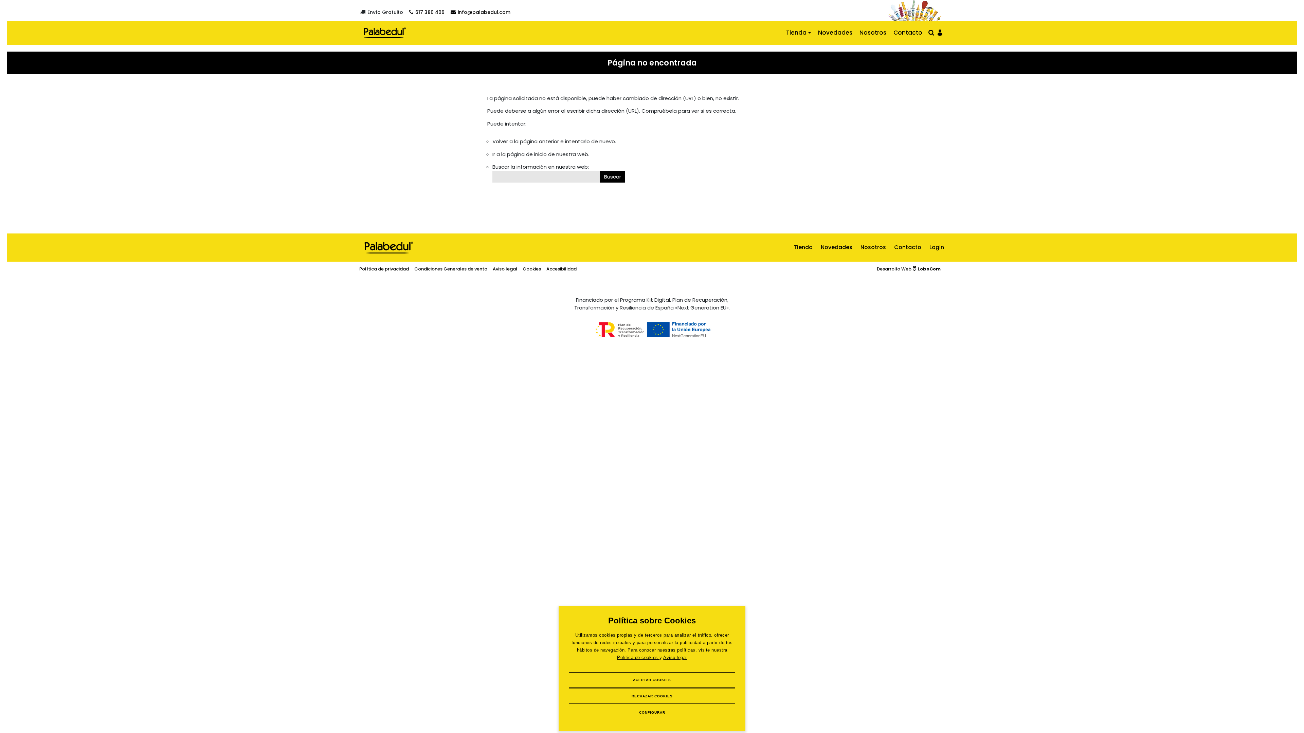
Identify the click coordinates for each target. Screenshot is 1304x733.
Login (936, 247)
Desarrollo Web (909, 269)
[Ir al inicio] (385, 32)
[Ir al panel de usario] (940, 32)
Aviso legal (675, 657)
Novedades (835, 33)
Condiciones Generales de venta (450, 269)
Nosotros (872, 33)
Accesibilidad (561, 269)
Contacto (907, 33)
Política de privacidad (384, 269)
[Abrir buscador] (931, 32)
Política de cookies (638, 657)
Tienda (796, 33)
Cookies (532, 269)
